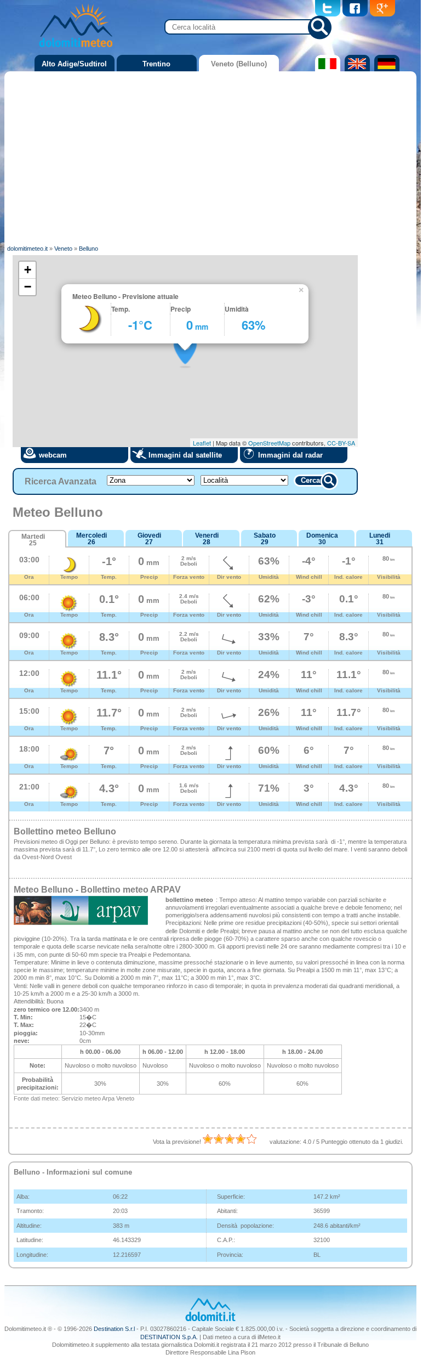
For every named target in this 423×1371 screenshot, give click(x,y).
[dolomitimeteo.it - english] (356, 69)
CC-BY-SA (341, 442)
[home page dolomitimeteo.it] (76, 49)
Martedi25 (33, 539)
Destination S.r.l (114, 1328)
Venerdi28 (207, 538)
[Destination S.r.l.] (210, 1320)
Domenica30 (322, 538)
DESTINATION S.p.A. (169, 1337)
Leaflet (202, 442)
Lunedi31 (379, 538)
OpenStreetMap (269, 442)
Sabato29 (265, 538)
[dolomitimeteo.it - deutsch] (385, 69)
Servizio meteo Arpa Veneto (97, 1098)
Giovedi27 (149, 538)
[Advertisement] (210, 156)
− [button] (27, 287)
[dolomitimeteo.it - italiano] (326, 69)
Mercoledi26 (91, 538)
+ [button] (27, 270)
